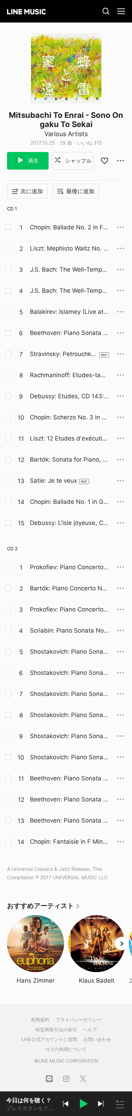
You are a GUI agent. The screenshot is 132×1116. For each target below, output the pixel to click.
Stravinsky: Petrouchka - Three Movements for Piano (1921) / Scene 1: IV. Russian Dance (62, 354)
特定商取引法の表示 (56, 1029)
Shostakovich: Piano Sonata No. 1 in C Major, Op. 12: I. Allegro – (69, 652)
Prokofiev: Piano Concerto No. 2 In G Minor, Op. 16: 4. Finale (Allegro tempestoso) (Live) (69, 610)
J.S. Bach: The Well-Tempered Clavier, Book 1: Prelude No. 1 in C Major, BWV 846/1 (69, 270)
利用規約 (40, 1019)
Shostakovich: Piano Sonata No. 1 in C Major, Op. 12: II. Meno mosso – (69, 673)
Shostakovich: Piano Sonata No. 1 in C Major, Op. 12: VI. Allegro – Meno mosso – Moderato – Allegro (69, 757)
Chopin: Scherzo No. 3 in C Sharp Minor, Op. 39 (68, 417)
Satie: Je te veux (53, 480)
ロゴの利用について (66, 1049)
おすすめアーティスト (43, 908)
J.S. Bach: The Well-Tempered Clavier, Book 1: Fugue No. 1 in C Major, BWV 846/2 (69, 291)
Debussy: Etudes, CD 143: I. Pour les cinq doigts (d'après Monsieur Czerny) (69, 396)
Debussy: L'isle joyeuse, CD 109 (68, 523)
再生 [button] (33, 160)
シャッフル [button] (78, 160)
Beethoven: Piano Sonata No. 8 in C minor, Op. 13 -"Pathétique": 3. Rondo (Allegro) (69, 821)
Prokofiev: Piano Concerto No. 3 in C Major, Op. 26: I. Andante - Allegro (67, 567)
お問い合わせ (97, 1039)
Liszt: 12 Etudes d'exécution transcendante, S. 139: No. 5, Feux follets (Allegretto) (69, 439)
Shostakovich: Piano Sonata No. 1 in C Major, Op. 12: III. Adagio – (69, 694)
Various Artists (66, 134)
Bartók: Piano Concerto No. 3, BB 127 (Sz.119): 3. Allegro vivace (69, 588)
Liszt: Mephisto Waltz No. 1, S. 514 (69, 249)
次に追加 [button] (31, 191)
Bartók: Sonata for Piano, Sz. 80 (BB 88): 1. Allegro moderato (68, 460)
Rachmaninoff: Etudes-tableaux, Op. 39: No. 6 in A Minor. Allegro (68, 375)
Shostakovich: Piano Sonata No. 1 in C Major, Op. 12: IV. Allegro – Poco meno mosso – (69, 715)
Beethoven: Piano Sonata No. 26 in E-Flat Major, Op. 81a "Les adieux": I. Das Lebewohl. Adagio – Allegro (69, 333)
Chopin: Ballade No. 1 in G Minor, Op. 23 (66, 502)
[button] (83, 1105)
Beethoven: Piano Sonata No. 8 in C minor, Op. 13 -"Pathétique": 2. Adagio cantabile (69, 800)
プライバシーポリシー (78, 1019)
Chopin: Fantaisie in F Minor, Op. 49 (68, 842)
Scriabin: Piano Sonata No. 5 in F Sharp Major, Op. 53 (68, 631)
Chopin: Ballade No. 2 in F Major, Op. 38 (66, 228)
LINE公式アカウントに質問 (49, 1039)
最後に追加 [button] (80, 191)
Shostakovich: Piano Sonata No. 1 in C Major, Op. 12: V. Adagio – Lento (69, 736)
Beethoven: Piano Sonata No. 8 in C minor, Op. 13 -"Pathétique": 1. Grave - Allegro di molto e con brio (69, 778)
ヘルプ (90, 1029)
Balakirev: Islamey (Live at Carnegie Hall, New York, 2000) (68, 312)
